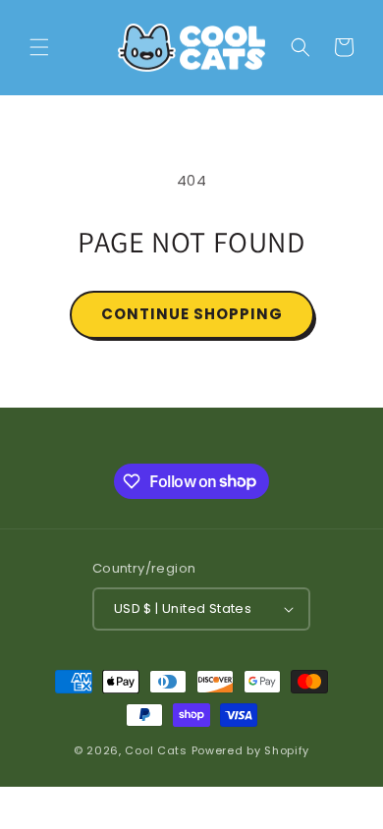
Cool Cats (156, 750)
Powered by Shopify (251, 750)
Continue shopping (192, 314)
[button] (39, 47)
